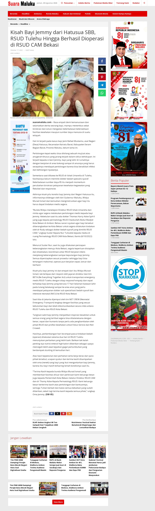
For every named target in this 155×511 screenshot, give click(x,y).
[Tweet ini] (102, 69)
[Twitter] (57, 413)
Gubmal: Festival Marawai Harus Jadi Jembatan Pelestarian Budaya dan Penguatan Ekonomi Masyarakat (97, 467)
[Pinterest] (63, 413)
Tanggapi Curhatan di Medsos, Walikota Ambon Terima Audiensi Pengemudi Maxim (38, 465)
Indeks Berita (138, 338)
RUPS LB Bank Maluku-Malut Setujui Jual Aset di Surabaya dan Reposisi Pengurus (58, 465)
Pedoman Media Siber (119, 341)
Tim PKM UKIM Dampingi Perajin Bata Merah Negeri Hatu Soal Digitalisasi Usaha (18, 465)
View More (58, 502)
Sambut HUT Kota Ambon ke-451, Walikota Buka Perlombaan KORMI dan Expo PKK (77, 465)
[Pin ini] (102, 77)
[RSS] (69, 413)
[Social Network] (144, 3)
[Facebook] (51, 413)
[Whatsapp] (102, 93)
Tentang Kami (135, 341)
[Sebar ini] (102, 61)
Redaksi (114, 343)
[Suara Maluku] (21, 3)
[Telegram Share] (102, 85)
